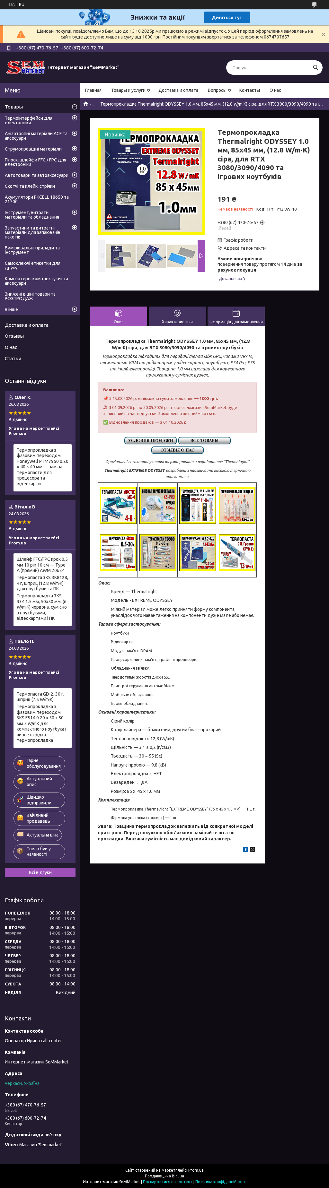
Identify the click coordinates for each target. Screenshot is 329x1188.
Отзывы (14, 336)
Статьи (13, 358)
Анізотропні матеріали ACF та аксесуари (36, 136)
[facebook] (245, 850)
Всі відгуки (40, 872)
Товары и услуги (128, 90)
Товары (14, 106)
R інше (11, 309)
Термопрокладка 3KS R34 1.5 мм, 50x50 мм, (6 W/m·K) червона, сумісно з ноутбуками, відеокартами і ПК (42, 607)
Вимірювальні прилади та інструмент (32, 250)
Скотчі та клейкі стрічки (30, 186)
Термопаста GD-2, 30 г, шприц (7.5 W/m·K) (40, 696)
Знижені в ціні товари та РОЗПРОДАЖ (30, 296)
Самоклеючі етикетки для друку (32, 265)
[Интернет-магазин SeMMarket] (25, 67)
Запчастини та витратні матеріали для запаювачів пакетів (32, 232)
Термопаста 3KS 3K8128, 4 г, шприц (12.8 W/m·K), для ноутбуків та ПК (42, 583)
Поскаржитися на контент (167, 1182)
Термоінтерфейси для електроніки (28, 120)
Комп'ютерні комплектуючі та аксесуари (36, 281)
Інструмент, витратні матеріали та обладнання (32, 215)
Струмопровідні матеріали (33, 149)
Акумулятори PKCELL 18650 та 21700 (37, 199)
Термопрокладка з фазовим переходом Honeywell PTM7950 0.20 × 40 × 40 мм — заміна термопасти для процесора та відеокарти (42, 466)
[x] (252, 850)
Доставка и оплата (178, 90)
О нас (275, 90)
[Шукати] (315, 67)
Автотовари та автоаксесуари (36, 175)
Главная (93, 90)
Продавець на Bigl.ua (164, 1176)
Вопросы (217, 90)
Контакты (249, 90)
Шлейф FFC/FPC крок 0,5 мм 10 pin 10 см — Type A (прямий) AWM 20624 (42, 565)
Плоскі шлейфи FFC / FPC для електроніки (35, 162)
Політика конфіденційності (220, 1182)
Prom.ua (196, 1170)
